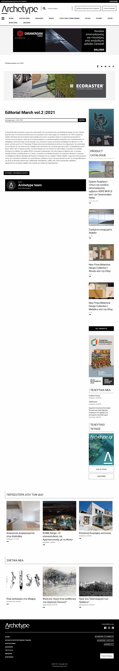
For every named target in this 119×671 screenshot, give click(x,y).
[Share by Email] (113, 66)
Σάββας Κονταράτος (47, 604)
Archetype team (92, 397)
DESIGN (110, 18)
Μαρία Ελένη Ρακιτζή (83, 604)
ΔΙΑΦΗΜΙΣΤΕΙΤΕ (109, 644)
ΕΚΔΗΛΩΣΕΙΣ (39, 18)
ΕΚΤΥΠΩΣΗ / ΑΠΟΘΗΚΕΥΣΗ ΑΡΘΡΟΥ (16, 173)
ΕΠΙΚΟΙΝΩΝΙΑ (9, 657)
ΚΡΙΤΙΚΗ (87, 18)
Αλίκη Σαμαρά (92, 417)
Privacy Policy (55, 666)
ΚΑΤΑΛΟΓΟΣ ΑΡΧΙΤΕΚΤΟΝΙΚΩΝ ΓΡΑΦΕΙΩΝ (18, 640)
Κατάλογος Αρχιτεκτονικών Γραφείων (88, 8)
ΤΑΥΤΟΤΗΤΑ (9, 650)
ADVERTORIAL (13, 22)
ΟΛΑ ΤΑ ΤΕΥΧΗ (101, 469)
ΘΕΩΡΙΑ (51, 18)
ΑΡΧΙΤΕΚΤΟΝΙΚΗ (24, 18)
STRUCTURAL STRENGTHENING (69, 18)
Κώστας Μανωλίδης (11, 601)
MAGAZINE (26, 22)
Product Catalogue (109, 8)
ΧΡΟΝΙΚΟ (99, 18)
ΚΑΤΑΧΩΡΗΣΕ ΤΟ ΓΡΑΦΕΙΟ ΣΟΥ (104, 636)
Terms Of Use (63, 666)
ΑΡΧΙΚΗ (11, 18)
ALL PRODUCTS (101, 328)
